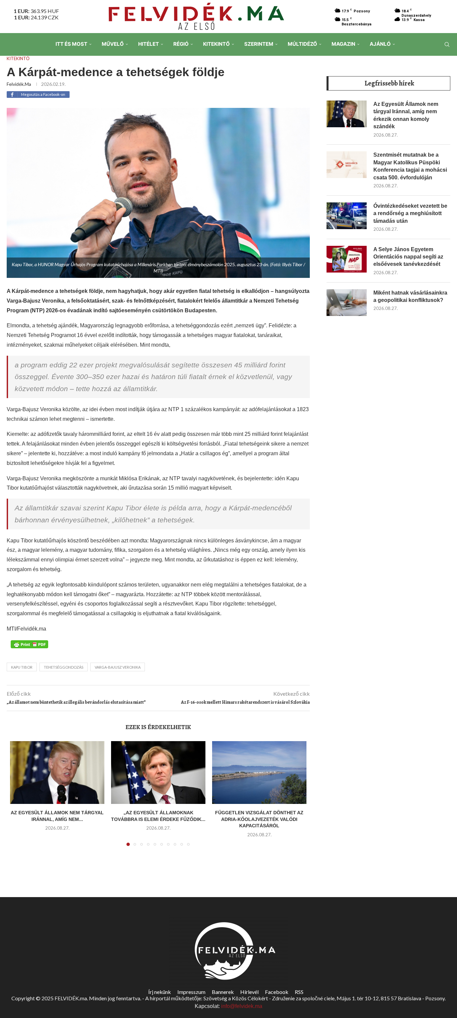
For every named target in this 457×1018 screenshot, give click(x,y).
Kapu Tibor (21, 667)
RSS (299, 992)
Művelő (113, 44)
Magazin (343, 44)
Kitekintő (216, 44)
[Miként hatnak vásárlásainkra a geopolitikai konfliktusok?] (347, 302)
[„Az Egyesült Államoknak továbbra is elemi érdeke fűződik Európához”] (158, 772)
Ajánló (380, 44)
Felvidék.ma (19, 84)
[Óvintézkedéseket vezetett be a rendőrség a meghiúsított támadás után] (347, 215)
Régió (181, 44)
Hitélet (148, 44)
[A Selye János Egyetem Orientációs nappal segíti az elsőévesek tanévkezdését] (347, 259)
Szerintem (258, 44)
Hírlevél (249, 992)
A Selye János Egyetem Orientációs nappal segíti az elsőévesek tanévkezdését (408, 256)
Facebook (276, 992)
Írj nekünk (159, 992)
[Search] (447, 44)
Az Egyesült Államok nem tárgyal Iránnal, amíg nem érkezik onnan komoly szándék (405, 115)
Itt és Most (71, 44)
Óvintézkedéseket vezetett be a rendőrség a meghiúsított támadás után (410, 213)
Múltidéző (302, 44)
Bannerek (223, 992)
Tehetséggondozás (63, 667)
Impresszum (191, 992)
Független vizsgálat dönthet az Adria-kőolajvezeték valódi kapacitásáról (259, 819)
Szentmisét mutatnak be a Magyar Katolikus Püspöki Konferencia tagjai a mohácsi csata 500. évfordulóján (410, 166)
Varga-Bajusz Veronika (118, 667)
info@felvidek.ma (241, 1006)
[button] (19, 797)
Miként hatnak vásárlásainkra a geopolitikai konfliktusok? (410, 296)
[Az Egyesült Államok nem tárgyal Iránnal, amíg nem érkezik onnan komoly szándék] (57, 772)
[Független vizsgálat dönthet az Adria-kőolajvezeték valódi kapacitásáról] (259, 772)
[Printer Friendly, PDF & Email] (29, 644)
